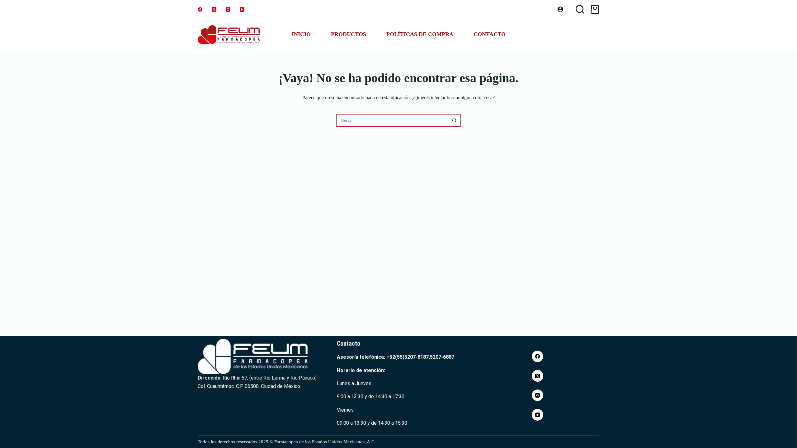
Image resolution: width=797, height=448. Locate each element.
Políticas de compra (419, 34)
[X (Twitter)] (214, 9)
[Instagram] (228, 9)
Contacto (490, 34)
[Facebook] (200, 9)
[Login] (560, 9)
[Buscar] (580, 9)
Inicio (301, 34)
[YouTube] (242, 9)
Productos (348, 34)
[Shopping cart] (595, 9)
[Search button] (454, 120)
